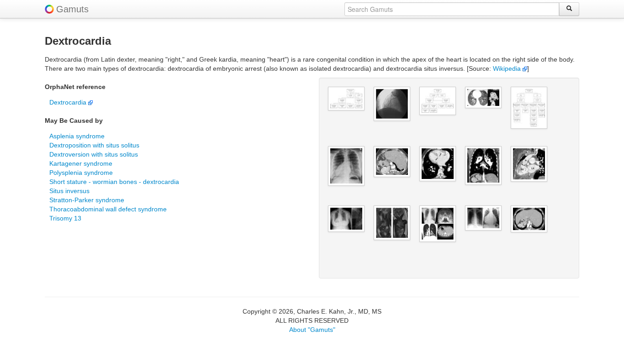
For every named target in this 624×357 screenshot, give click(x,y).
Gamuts (72, 9)
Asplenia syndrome (77, 136)
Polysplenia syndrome (81, 172)
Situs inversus (69, 190)
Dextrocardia (68, 102)
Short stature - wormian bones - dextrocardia (114, 181)
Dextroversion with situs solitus (93, 154)
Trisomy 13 (65, 218)
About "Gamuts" (312, 329)
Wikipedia (508, 68)
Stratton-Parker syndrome (86, 200)
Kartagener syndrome (80, 163)
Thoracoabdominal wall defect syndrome (108, 209)
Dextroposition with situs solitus (94, 145)
